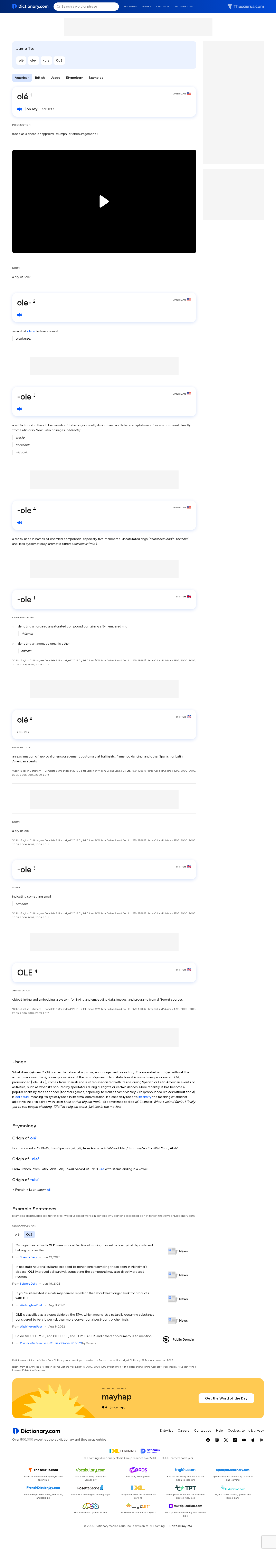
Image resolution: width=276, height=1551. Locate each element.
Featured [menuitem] (130, 6)
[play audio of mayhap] (104, 1407)
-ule (101, 1169)
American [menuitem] (22, 78)
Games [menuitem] (146, 6)
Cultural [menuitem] (163, 6)
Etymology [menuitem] (74, 78)
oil (48, 1190)
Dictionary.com (30, 6)
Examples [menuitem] (95, 78)
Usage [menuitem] (55, 78)
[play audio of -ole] (19, 408)
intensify (145, 1097)
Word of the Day (114, 1388)
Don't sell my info (181, 1526)
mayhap (117, 1397)
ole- (33, 60)
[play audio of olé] (19, 109)
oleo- (31, 331)
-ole (46, 60)
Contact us (202, 1430)
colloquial (22, 1097)
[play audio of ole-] (19, 314)
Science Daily (28, 1257)
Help (219, 1430)
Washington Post (31, 1305)
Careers (183, 1430)
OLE (59, 60)
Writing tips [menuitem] (183, 6)
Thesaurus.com (246, 6)
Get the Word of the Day (226, 1398)
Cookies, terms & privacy (246, 1430)
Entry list (166, 1430)
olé (21, 60)
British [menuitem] (40, 78)
